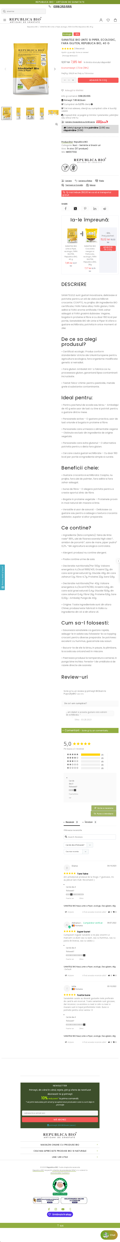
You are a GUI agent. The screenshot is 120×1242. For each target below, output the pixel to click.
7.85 (74, 100)
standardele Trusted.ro (60, 1173)
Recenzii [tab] (70, 822)
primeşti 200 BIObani (62, 1125)
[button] (73, 90)
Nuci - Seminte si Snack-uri (87, 145)
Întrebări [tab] (89, 822)
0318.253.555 (62, 6)
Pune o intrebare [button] (105, 813)
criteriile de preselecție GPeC (64, 1170)
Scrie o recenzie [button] (105, 808)
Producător (67, 142)
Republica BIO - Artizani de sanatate (60, 2)
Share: (64, 204)
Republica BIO (25, 20)
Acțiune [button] (70, 912)
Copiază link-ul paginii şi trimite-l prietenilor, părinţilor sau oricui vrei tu (89, 116)
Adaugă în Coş (108, 248)
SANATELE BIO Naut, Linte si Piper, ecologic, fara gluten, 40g (89, 905)
